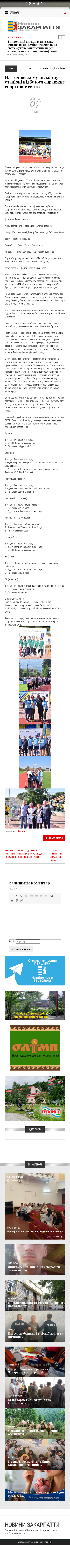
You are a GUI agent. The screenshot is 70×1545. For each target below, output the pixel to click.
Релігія (11, 1457)
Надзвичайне (13, 1365)
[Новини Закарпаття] (35, 26)
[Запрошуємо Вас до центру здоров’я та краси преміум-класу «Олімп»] (35, 1047)
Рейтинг (60, 68)
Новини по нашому (15, 1396)
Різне (10, 1488)
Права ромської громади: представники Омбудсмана (35, 1231)
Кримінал (12, 1329)
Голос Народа (13, 1263)
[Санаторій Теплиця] (35, 1098)
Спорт (22, 831)
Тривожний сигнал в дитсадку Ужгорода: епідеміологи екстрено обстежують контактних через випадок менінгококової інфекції (32, 46)
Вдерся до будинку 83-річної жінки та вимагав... (35, 1335)
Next (63, 37)
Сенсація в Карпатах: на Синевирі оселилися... (33, 1432)
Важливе (11, 1427)
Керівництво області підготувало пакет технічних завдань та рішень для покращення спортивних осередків (24, 853)
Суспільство (13, 1228)
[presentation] (11, 896)
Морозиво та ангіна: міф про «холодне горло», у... (36, 1493)
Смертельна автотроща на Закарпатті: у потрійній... (28, 1370)
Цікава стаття (55, 838)
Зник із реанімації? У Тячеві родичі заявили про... (34, 1268)
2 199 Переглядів (40, 68)
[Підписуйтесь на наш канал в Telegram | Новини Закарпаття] (35, 970)
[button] (11, 896)
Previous (60, 37)
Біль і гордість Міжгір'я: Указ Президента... (29, 1401)
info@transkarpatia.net (15, 1533)
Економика (12, 1299)
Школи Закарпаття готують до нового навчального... (36, 1304)
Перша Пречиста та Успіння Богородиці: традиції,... (29, 1463)
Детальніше (53, 1236)
